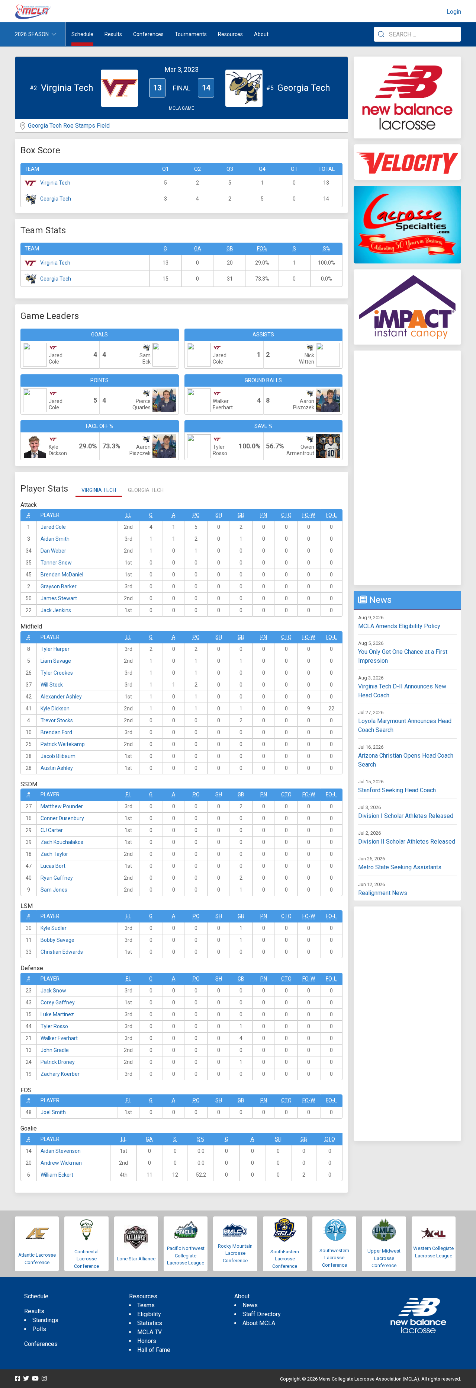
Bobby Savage (57, 940)
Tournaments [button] (191, 34)
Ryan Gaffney (57, 878)
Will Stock (52, 685)
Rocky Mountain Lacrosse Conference (235, 1253)
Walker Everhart (59, 1038)
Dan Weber (53, 551)
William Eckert (57, 1175)
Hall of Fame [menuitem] (153, 1349)
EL (128, 515)
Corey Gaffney (58, 1002)
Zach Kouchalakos (62, 842)
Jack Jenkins (56, 610)
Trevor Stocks (57, 720)
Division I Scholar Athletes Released (405, 815)
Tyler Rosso (54, 1026)
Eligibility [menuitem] (149, 1314)
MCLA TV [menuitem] (149, 1332)
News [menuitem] (250, 1305)
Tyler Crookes (57, 673)
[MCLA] (33, 12)
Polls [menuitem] (39, 1329)
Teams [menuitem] (146, 1305)
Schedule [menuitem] (82, 34)
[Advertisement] (407, 467)
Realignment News (382, 892)
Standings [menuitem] (45, 1320)
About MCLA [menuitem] (258, 1323)
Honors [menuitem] (146, 1340)
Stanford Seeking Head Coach (397, 790)
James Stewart (59, 598)
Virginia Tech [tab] (98, 490)
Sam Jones (54, 890)
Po (196, 515)
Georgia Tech (55, 199)
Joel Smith (53, 1112)
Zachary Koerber (60, 1074)
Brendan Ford (56, 732)
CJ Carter (52, 830)
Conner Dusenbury (62, 818)
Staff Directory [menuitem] (261, 1314)
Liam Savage (56, 661)
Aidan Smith (55, 539)
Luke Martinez (57, 1014)
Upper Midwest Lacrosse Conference (384, 1258)
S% (326, 249)
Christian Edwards (62, 952)
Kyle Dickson (55, 708)
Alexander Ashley (61, 697)
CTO (286, 515)
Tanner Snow (56, 563)
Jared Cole (53, 527)
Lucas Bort (53, 866)
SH (218, 515)
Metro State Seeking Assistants (399, 867)
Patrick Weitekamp (63, 744)
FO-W (308, 515)
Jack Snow (53, 991)
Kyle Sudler (54, 928)
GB (229, 249)
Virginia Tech (55, 183)
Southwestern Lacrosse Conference (334, 1258)
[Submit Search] (381, 34)
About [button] (261, 34)
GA (197, 249)
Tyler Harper (55, 649)
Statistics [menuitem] (149, 1323)
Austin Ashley (57, 768)
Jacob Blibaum (58, 756)
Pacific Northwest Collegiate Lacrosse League (186, 1255)
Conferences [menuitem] (41, 1343)
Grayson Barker (59, 586)
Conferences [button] (148, 34)
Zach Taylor (54, 854)
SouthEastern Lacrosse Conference (284, 1259)
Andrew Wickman (61, 1163)
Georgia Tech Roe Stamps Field (69, 125)
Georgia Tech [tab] (146, 490)
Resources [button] (230, 34)
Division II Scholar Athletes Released (406, 841)
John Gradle (55, 1050)
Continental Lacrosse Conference (86, 1259)
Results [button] (113, 34)
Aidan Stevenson (61, 1151)
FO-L (331, 515)
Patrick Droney (58, 1062)
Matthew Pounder (62, 806)
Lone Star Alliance (136, 1258)
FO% (262, 249)
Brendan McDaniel (62, 575)
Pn (263, 515)
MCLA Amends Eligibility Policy (399, 626)
